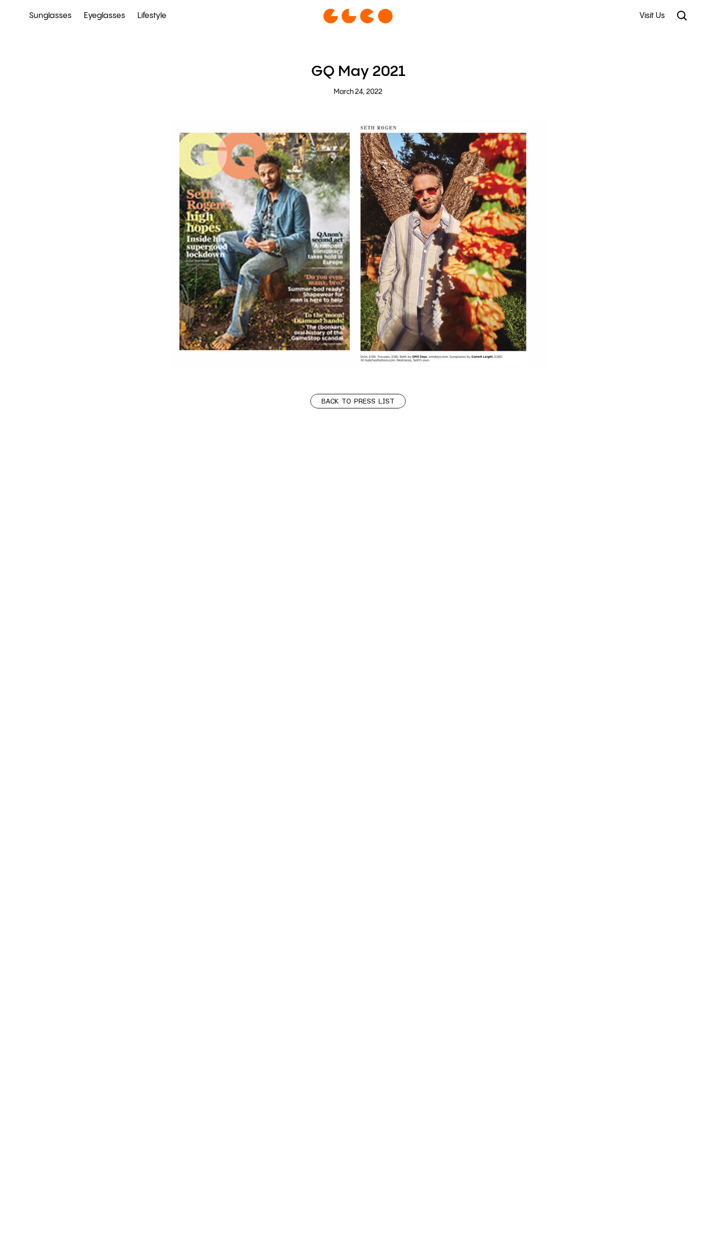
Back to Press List (358, 401)
